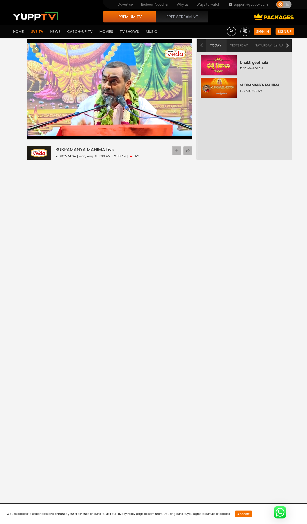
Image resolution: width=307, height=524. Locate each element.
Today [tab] (215, 45)
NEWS (55, 31)
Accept (243, 513)
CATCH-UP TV (80, 31)
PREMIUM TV (130, 17)
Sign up (285, 31)
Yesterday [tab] (239, 45)
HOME (18, 31)
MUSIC (151, 31)
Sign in (262, 31)
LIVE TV (37, 31)
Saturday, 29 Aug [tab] (270, 45)
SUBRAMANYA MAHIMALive (85, 149)
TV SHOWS (129, 31)
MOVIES (106, 31)
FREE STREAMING (183, 17)
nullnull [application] (57, 135)
